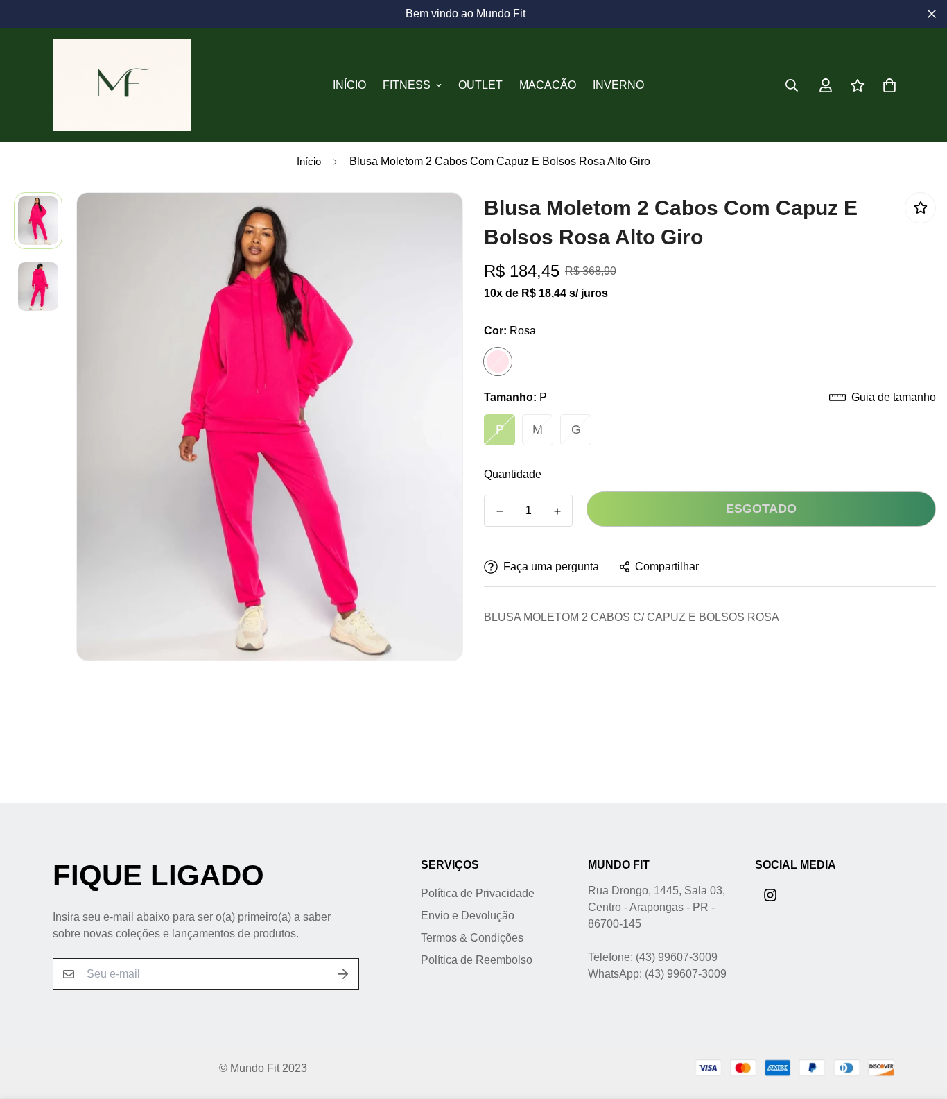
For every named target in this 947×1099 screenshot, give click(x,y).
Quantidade (512, 474)
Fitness (407, 85)
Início (349, 85)
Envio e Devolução (467, 915)
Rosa (498, 361)
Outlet (480, 85)
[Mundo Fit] (122, 85)
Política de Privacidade (478, 893)
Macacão (547, 85)
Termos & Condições (472, 938)
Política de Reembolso (476, 960)
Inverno (618, 85)
